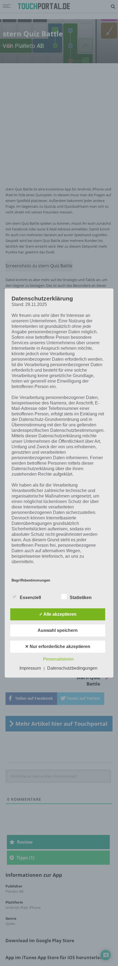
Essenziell (30, 597)
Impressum (30, 668)
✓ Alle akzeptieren (58, 614)
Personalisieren (58, 659)
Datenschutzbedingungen (72, 668)
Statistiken (81, 597)
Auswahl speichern (58, 630)
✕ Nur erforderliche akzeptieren (57, 646)
